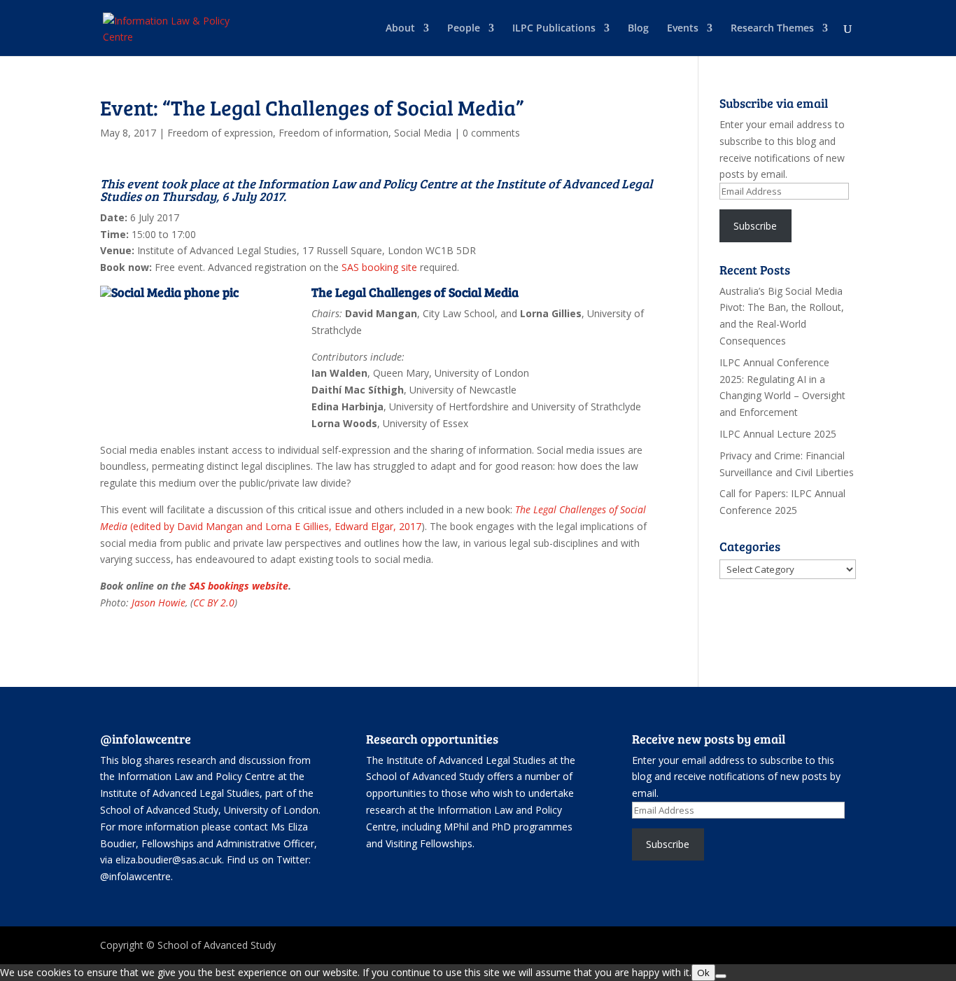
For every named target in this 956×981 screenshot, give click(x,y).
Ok (703, 972)
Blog (638, 28)
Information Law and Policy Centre (198, 776)
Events (682, 28)
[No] (720, 976)
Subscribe (755, 225)
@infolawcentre (135, 876)
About (400, 28)
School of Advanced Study (159, 809)
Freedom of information (333, 132)
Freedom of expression (220, 132)
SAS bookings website (238, 585)
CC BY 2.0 (213, 602)
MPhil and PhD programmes (508, 826)
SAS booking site (379, 267)
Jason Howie (158, 602)
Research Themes (772, 28)
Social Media (422, 132)
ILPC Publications (554, 28)
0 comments (491, 132)
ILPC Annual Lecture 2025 (777, 433)
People (463, 28)
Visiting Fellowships (429, 843)
